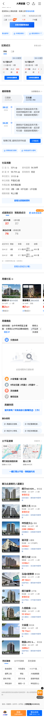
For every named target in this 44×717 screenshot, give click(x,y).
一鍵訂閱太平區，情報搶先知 (22, 472)
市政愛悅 (21, 669)
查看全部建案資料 (22, 201)
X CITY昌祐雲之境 (35, 669)
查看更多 (37, 441)
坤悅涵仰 (8, 683)
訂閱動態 (35, 141)
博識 (21, 674)
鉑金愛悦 (8, 669)
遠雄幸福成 (35, 679)
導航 (6, 332)
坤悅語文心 (35, 683)
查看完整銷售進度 (22, 25)
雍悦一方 (21, 683)
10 (26, 311)
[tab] (5, 51)
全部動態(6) (36, 91)
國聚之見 (8, 674)
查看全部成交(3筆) (22, 266)
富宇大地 (21, 679)
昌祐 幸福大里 (8, 679)
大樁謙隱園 (35, 674)
